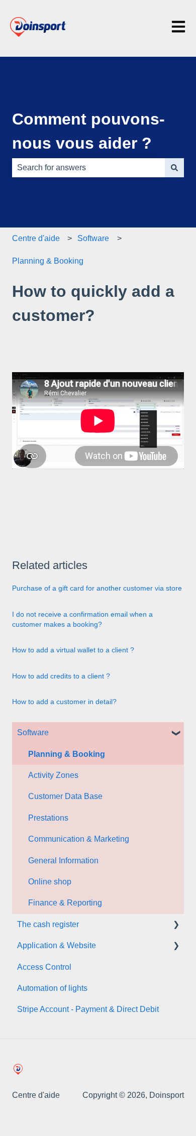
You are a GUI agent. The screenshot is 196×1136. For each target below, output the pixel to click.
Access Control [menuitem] (44, 967)
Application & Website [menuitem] (56, 945)
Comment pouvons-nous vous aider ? (88, 131)
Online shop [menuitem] (49, 881)
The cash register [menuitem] (48, 924)
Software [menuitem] (33, 732)
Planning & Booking (47, 261)
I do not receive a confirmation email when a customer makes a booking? (82, 619)
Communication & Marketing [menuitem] (78, 839)
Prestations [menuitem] (48, 818)
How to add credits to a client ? (61, 676)
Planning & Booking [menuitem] (66, 754)
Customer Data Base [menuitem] (65, 796)
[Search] (174, 167)
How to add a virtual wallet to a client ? (73, 650)
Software (93, 238)
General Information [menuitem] (63, 860)
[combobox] (88, 167)
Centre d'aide (36, 238)
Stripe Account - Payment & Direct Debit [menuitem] (88, 1009)
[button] (176, 733)
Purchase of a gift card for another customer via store (97, 588)
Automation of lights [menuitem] (52, 988)
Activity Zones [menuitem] (53, 775)
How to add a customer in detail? (64, 702)
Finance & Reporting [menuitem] (65, 902)
